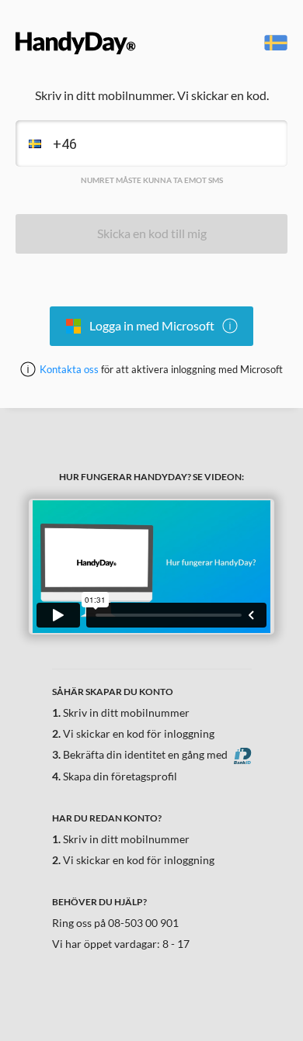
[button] (30, 143)
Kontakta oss (69, 369)
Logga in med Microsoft (151, 325)
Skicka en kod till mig (152, 233)
